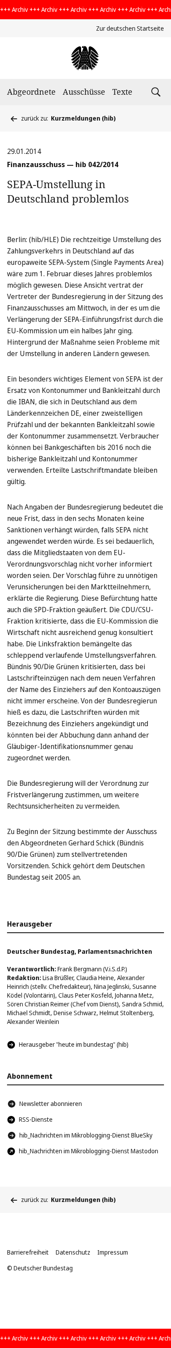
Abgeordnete (31, 91)
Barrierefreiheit (28, 1252)
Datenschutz (73, 1252)
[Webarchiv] (85, 58)
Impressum (112, 1252)
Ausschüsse (84, 91)
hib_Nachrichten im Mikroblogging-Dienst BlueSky (86, 1135)
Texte (122, 91)
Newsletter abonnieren (50, 1103)
